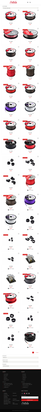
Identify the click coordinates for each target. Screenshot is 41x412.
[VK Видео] (24, 393)
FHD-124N (30, 266)
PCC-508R (30, 151)
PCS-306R (10, 23)
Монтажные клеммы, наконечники (7, 403)
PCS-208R (10, 41)
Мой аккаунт (6, 375)
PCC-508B (10, 151)
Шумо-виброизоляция (15, 403)
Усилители (14, 393)
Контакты (24, 378)
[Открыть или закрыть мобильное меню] (28, 2)
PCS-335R (30, 132)
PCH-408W (30, 114)
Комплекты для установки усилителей (6, 396)
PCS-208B (30, 41)
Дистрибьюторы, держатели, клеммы (7, 401)
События (23, 379)
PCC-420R (30, 187)
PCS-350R (10, 305)
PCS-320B (30, 96)
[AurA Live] (29, 393)
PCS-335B (10, 132)
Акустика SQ (15, 395)
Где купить (24, 374)
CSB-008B (30, 325)
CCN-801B (30, 246)
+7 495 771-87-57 (7, 385)
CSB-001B (10, 325)
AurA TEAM (24, 375)
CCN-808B (11, 266)
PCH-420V (30, 207)
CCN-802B (30, 169)
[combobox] (20, 358)
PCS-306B (30, 23)
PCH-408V (11, 114)
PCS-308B (10, 59)
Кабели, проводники (16, 400)
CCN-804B (11, 187)
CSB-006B (10, 344)
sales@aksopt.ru (25, 387)
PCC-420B (10, 207)
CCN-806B (30, 305)
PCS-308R (30, 59)
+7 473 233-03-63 (26, 385)
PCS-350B (30, 285)
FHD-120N (11, 285)
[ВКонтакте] (22, 393)
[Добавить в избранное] (19, 10)
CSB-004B (10, 169)
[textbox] (20, 357)
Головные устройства (6, 394)
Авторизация (6, 374)
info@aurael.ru (6, 387)
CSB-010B (10, 246)
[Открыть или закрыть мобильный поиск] (30, 2)
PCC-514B (30, 344)
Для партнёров (6, 379)
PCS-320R (10, 96)
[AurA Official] (27, 393)
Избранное (5, 378)
